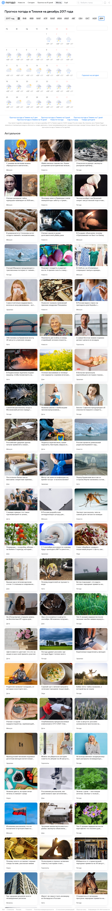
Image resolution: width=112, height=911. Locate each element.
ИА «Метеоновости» (103, 909)
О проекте (29, 909)
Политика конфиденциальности (44, 909)
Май (52, 18)
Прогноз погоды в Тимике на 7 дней (88, 117)
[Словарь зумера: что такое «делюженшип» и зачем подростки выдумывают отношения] (21, 505)
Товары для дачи (88, 120)
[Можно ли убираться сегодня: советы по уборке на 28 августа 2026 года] (56, 749)
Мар (38, 18)
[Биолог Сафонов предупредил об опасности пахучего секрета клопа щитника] (91, 400)
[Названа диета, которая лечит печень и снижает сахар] (21, 784)
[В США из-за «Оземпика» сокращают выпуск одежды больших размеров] (91, 260)
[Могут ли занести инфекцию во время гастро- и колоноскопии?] (56, 470)
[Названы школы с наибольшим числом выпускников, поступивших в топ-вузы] (56, 400)
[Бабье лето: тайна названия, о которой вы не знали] (91, 679)
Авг (73, 18)
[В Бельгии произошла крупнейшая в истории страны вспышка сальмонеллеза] (91, 365)
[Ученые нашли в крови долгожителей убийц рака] (56, 225)
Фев (31, 18)
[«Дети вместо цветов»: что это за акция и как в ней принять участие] (21, 644)
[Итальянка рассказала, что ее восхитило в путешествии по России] (21, 819)
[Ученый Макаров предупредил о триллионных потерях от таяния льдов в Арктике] (21, 260)
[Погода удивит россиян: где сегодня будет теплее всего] (56, 644)
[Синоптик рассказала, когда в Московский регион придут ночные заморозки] (21, 400)
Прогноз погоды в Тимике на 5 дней (55, 117)
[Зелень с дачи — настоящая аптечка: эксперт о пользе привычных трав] (91, 784)
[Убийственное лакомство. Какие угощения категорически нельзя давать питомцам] (56, 156)
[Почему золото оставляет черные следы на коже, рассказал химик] (21, 854)
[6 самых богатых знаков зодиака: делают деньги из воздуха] (91, 330)
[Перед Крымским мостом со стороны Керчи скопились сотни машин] (91, 470)
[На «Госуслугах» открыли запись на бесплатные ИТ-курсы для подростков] (21, 609)
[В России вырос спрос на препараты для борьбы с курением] (91, 295)
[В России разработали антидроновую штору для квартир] (56, 505)
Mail (3, 909)
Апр (45, 18)
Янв (24, 18)
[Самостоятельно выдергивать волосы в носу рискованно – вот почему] (21, 295)
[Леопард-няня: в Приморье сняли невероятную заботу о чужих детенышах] (56, 190)
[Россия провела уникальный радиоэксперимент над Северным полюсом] (91, 435)
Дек (101, 18)
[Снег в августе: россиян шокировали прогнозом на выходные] (91, 714)
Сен (80, 18)
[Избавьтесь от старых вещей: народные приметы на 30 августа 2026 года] (91, 854)
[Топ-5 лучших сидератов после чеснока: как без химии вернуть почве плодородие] (91, 609)
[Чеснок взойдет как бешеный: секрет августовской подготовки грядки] (91, 190)
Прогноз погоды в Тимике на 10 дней (32, 120)
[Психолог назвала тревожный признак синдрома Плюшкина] (56, 295)
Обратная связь (81, 909)
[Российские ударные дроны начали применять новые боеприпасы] (21, 435)
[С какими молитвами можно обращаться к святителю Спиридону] (21, 156)
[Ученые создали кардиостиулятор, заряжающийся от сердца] (21, 714)
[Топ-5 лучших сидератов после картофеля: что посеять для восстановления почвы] (91, 819)
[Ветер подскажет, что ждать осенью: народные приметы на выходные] (91, 574)
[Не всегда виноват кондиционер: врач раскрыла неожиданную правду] (91, 749)
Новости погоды (57, 120)
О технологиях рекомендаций (65, 909)
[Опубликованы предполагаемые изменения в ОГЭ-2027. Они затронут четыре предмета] (56, 714)
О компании (10, 909)
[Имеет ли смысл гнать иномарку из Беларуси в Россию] (56, 888)
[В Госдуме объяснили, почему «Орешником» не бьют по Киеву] (91, 225)
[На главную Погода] (10, 2)
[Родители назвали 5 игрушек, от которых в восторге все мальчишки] (21, 679)
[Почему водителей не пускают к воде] (56, 574)
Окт (87, 18)
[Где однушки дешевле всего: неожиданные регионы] (21, 888)
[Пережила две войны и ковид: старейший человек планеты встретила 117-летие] (56, 330)
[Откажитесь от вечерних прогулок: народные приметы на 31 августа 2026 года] (91, 888)
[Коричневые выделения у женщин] (91, 644)
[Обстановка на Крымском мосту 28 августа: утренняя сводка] (21, 330)
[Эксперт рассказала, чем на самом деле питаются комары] (91, 505)
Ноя (95, 18)
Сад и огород (72, 120)
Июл (66, 18)
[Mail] (3, 2)
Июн (59, 18)
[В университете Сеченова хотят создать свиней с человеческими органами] (21, 225)
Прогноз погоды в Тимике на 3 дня (23, 117)
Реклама (18, 909)
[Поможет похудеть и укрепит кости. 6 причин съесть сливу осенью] (56, 260)
